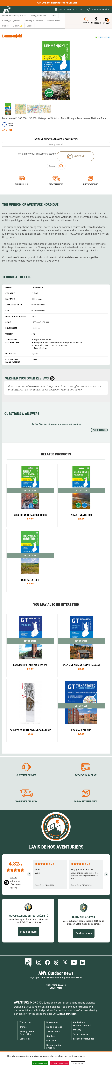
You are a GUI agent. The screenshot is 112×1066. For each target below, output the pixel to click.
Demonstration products (54, 1046)
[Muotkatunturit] (30, 560)
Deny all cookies (61, 1063)
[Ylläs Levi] (81, 495)
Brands (23, 1026)
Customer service (26, 775)
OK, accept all (41, 1063)
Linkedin (82, 962)
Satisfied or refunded (83, 1038)
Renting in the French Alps (27, 1033)
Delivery (77, 1029)
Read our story (67, 1013)
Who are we (25, 1022)
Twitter (65, 962)
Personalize (78, 1063)
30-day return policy (90, 184)
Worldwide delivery (56, 184)
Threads (56, 962)
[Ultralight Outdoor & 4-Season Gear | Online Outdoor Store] (6, 9)
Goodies (50, 1036)
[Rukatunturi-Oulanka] (30, 495)
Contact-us (25, 1038)
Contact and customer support (82, 1023)
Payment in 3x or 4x (21, 184)
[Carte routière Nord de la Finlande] (81, 645)
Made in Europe (54, 1026)
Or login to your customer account (37, 153)
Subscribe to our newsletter (56, 986)
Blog (28, 962)
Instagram (39, 962)
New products (53, 1022)
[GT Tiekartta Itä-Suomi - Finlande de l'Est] (30, 645)
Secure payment (81, 1034)
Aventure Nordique (29, 1002)
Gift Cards (51, 1040)
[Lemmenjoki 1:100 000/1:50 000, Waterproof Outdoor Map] (8, 109)
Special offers (53, 1031)
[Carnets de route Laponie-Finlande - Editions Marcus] (30, 710)
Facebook (47, 962)
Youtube (74, 962)
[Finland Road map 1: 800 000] (81, 710)
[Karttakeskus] (102, 37)
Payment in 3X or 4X (86, 775)
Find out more (28, 931)
